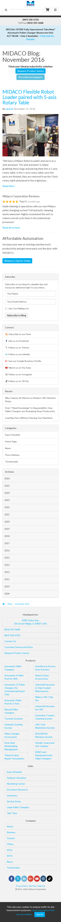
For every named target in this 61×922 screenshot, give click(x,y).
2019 (7, 528)
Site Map (32, 886)
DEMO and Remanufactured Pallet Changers (43, 755)
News (8, 448)
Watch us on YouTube (19, 367)
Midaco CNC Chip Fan (44, 699)
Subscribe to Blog (16, 315)
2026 (7, 478)
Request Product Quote (30, 71)
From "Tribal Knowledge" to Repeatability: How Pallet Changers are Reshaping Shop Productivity (30, 410)
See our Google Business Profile (24, 361)
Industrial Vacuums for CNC (45, 708)
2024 (7, 492)
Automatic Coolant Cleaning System (44, 717)
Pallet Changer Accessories (12, 735)
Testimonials (11, 461)
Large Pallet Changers (18, 807)
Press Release (12, 454)
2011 (7, 579)
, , (30, 622)
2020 (7, 521)
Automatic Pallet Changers (12, 668)
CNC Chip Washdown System (45, 726)
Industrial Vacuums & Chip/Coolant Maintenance (45, 687)
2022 (7, 507)
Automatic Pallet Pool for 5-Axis (12, 702)
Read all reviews (11, 227)
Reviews (11, 832)
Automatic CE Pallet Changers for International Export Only (14, 689)
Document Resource (17, 789)
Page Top (41, 886)
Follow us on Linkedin (19, 354)
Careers (11, 838)
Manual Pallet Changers (11, 711)
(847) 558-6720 (12, 635)
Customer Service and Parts (18, 647)
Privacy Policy (22, 886)
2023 (7, 500)
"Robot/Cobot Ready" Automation (14, 757)
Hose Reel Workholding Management (11, 746)
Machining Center (16, 783)
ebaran (9, 108)
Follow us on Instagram (20, 374)
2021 (7, 514)
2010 (7, 586)
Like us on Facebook (18, 340)
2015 (7, 557)
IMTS (10, 855)
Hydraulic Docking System (13, 726)
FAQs (10, 850)
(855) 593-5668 (12, 629)
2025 (7, 485)
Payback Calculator (16, 777)
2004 (7, 593)
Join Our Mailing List (18, 308)
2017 (7, 543)
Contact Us (10, 641)
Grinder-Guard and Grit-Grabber (44, 744)
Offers (10, 844)
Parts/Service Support (30, 77)
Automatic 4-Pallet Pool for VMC (14, 677)
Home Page (11, 441)
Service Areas (14, 801)
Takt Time (12, 813)
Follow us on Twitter (18, 347)
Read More (8, 186)
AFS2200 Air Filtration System (43, 735)
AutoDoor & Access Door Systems (45, 668)
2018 (7, 536)
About (10, 826)
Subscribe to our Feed (19, 334)
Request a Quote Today (17, 260)
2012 (7, 572)
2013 (7, 564)
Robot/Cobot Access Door (42, 677)
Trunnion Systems (13, 718)
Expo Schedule (12, 434)
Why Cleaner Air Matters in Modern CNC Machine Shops (30, 400)
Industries (12, 795)
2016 (7, 550)
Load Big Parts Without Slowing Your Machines (29, 418)
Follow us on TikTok (18, 381)
